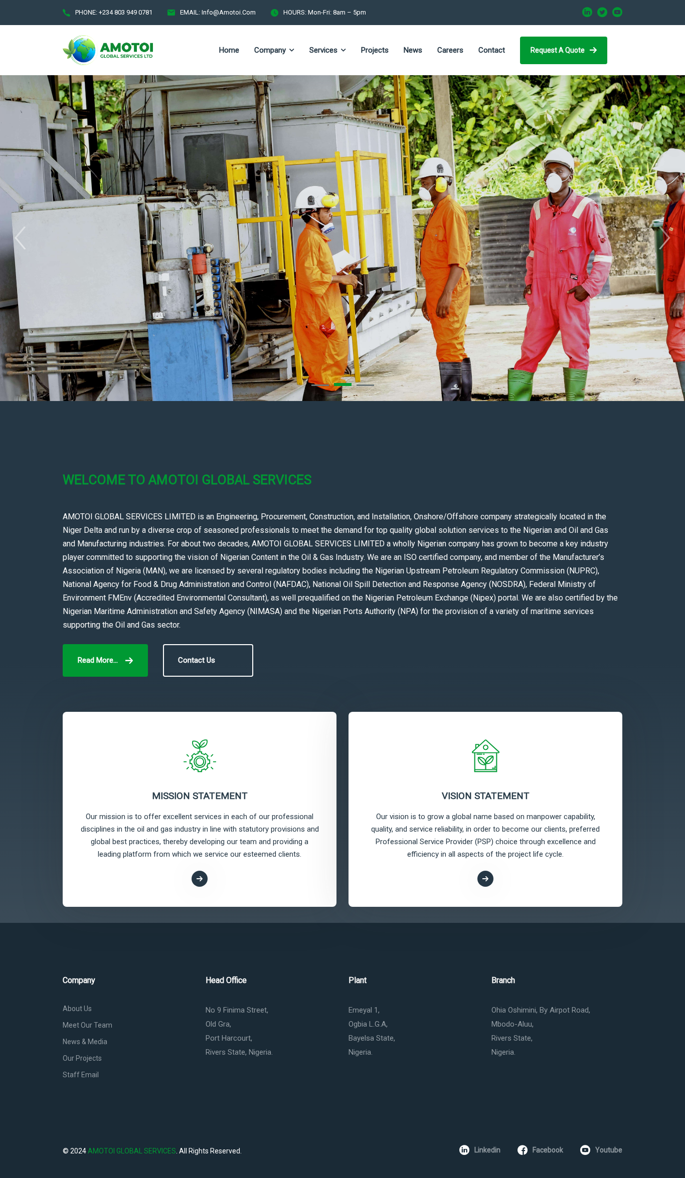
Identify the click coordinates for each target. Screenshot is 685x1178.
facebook (548, 1150)
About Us (77, 1009)
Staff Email (81, 1075)
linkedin (487, 1150)
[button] (320, 385)
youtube (608, 1150)
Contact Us (196, 660)
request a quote (558, 50)
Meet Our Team (87, 1025)
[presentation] (20, 238)
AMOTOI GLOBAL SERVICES (132, 1151)
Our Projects (82, 1058)
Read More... (98, 660)
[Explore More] (200, 879)
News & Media (85, 1042)
